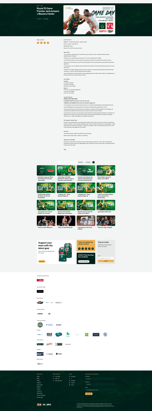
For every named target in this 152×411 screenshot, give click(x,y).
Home (38, 5)
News (42, 5)
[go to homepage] (47, 409)
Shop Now (41, 266)
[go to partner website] (40, 285)
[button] (81, 162)
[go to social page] (79, 253)
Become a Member (83, 266)
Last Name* (87, 386)
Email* (99, 260)
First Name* (87, 381)
